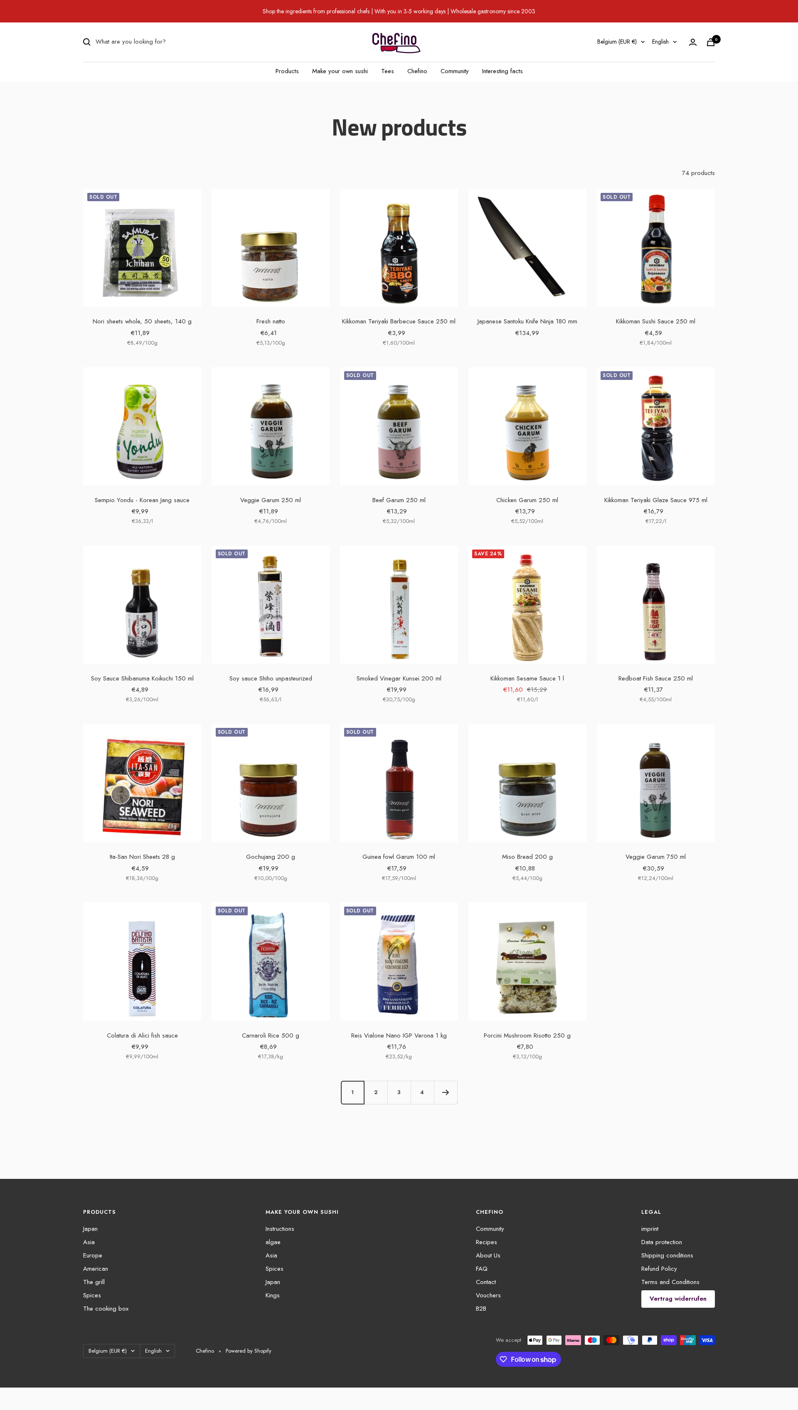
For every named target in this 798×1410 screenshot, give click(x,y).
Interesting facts (502, 71)
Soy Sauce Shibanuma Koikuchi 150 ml (142, 678)
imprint (649, 1228)
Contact (486, 1282)
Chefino (417, 71)
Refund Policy (659, 1268)
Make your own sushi (340, 71)
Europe (92, 1255)
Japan (90, 1228)
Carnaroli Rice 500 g (270, 1035)
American (95, 1268)
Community (455, 71)
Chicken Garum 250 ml (527, 500)
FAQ (482, 1268)
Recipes (486, 1242)
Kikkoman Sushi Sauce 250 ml (655, 321)
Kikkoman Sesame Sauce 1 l (527, 678)
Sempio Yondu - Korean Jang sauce (142, 500)
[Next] (445, 1092)
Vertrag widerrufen (678, 1298)
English (660, 41)
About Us (488, 1255)
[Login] (693, 42)
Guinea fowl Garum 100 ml (398, 856)
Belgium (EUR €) (617, 41)
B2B (481, 1308)
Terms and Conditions (670, 1282)
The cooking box (105, 1308)
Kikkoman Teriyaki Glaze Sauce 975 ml (655, 500)
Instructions (280, 1228)
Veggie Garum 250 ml (270, 500)
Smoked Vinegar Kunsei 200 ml (399, 678)
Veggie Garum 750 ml (656, 856)
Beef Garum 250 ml (399, 500)
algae (273, 1242)
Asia (89, 1242)
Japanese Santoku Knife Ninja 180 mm (527, 321)
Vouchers (488, 1295)
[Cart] (711, 42)
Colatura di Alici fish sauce (142, 1035)
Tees (387, 71)
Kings (273, 1295)
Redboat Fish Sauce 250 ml (655, 678)
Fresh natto (270, 321)
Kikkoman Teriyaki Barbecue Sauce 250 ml (399, 321)
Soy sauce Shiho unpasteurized (270, 678)
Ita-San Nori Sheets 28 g (142, 856)
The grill (94, 1282)
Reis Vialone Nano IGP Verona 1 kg (399, 1035)
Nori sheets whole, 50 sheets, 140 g (142, 321)
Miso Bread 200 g (527, 856)
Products (287, 71)
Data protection (661, 1242)
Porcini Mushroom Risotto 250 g (527, 1035)
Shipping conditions (667, 1255)
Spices (92, 1295)
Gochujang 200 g (270, 856)
